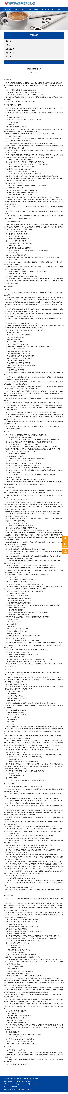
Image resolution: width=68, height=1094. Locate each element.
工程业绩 (29, 9)
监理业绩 (8, 45)
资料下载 (43, 9)
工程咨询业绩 (10, 53)
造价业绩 (8, 41)
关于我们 (15, 9)
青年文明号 (51, 9)
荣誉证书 (22, 9)
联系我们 (58, 9)
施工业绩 (8, 57)
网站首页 (7, 9)
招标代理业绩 (10, 49)
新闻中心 (36, 9)
